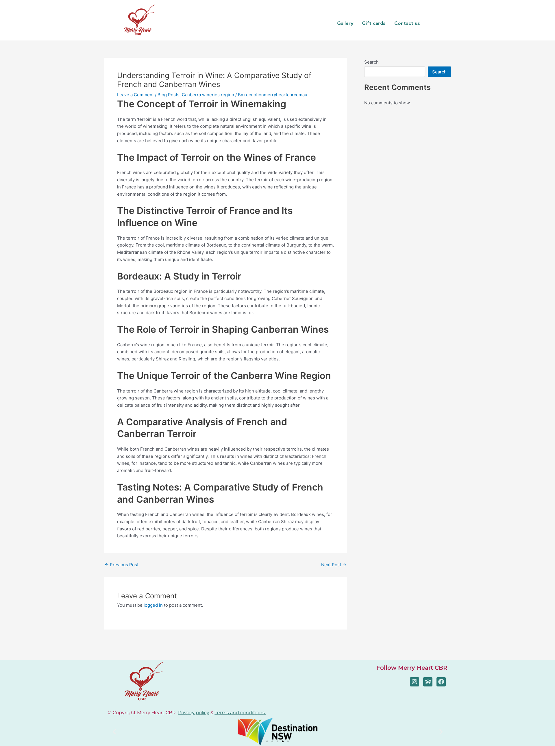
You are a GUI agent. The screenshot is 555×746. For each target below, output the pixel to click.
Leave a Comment (135, 94)
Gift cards (374, 23)
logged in (153, 605)
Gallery (345, 23)
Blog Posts (169, 94)
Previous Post (121, 564)
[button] (114, 731)
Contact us (407, 23)
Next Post (333, 564)
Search (371, 62)
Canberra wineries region (208, 94)
